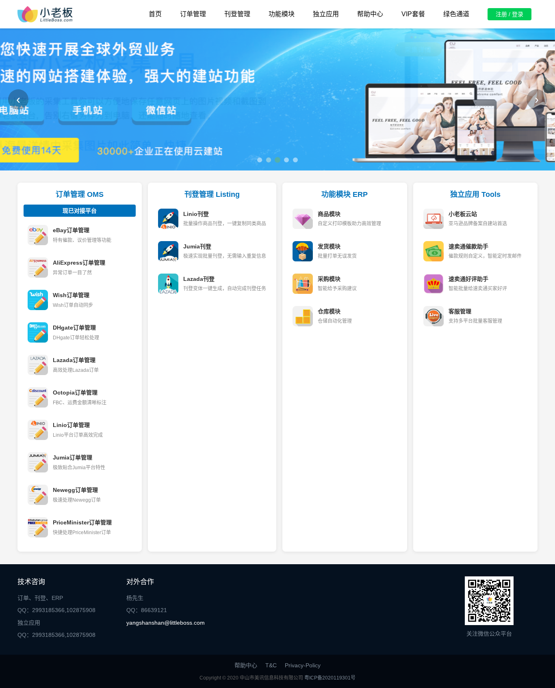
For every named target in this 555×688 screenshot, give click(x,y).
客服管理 (460, 311)
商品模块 (329, 214)
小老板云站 (463, 214)
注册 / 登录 (509, 14)
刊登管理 (237, 14)
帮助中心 (370, 14)
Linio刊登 (196, 214)
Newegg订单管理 (75, 490)
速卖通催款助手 (468, 246)
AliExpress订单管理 (79, 262)
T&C (271, 665)
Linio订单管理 (71, 425)
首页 (155, 14)
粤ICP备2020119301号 (330, 678)
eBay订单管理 (71, 230)
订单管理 (193, 14)
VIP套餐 (413, 14)
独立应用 (326, 14)
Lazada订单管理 (74, 360)
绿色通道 (456, 14)
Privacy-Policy (303, 665)
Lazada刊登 (199, 279)
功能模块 (282, 14)
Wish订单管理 (71, 295)
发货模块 (329, 246)
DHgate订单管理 (74, 327)
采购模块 (329, 279)
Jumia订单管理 (72, 457)
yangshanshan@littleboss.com (165, 622)
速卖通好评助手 (468, 279)
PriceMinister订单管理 (82, 522)
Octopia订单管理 (75, 392)
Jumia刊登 (197, 246)
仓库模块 (329, 311)
